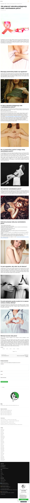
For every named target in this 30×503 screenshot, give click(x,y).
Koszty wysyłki (2, 481)
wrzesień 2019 (2, 460)
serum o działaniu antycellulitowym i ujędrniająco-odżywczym (13, 116)
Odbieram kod (23, 499)
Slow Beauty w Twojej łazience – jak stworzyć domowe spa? (8, 423)
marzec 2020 (2, 454)
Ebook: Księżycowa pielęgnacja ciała (7, 410)
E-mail (2, 374)
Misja (1, 471)
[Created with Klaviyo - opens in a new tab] (23, 501)
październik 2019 (3, 459)
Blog (5, 3)
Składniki (2, 473)
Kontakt (2, 476)
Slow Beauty (2, 474)
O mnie (1, 472)
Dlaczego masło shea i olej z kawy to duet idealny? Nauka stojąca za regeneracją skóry (11, 424)
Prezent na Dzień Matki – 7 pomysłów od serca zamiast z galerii (8, 419)
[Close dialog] (28, 484)
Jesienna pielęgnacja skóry (5, 355)
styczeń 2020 (2, 456)
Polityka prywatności (3, 480)
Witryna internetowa (3, 377)
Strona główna (2, 3)
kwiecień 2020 (2, 453)
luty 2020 (2, 455)
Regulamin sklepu (3, 479)
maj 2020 (2, 452)
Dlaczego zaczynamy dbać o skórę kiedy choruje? (22, 356)
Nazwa (2, 371)
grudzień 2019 (2, 457)
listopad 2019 (2, 458)
